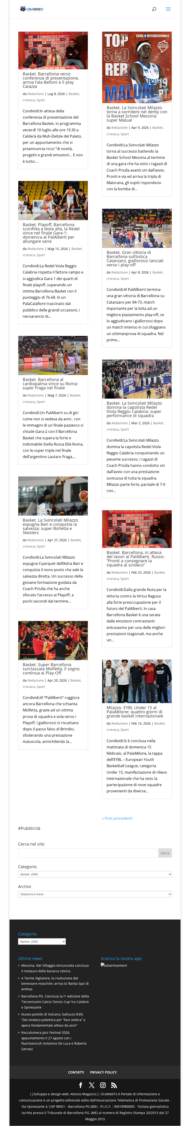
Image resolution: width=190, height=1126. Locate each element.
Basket (74, 94)
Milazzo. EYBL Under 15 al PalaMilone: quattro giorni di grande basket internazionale (135, 712)
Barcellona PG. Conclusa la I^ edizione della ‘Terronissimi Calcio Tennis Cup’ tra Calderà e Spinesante (55, 1001)
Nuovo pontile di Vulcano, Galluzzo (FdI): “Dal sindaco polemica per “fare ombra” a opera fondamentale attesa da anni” (53, 1020)
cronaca (29, 100)
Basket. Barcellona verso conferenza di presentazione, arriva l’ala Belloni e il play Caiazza (51, 80)
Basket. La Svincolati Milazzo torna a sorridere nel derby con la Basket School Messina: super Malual (137, 114)
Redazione (36, 94)
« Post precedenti (117, 818)
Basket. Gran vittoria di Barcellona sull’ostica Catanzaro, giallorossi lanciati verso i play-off (135, 258)
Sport (41, 100)
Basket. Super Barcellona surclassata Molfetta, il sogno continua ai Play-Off (51, 669)
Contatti (76, 1072)
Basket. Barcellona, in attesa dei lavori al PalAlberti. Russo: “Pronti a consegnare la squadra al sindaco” (136, 559)
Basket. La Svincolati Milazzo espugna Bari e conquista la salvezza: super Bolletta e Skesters (50, 526)
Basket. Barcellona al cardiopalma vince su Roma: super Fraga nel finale (50, 384)
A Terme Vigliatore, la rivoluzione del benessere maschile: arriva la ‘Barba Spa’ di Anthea (55, 983)
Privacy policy (103, 1072)
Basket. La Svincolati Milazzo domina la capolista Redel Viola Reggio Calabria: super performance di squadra (134, 409)
